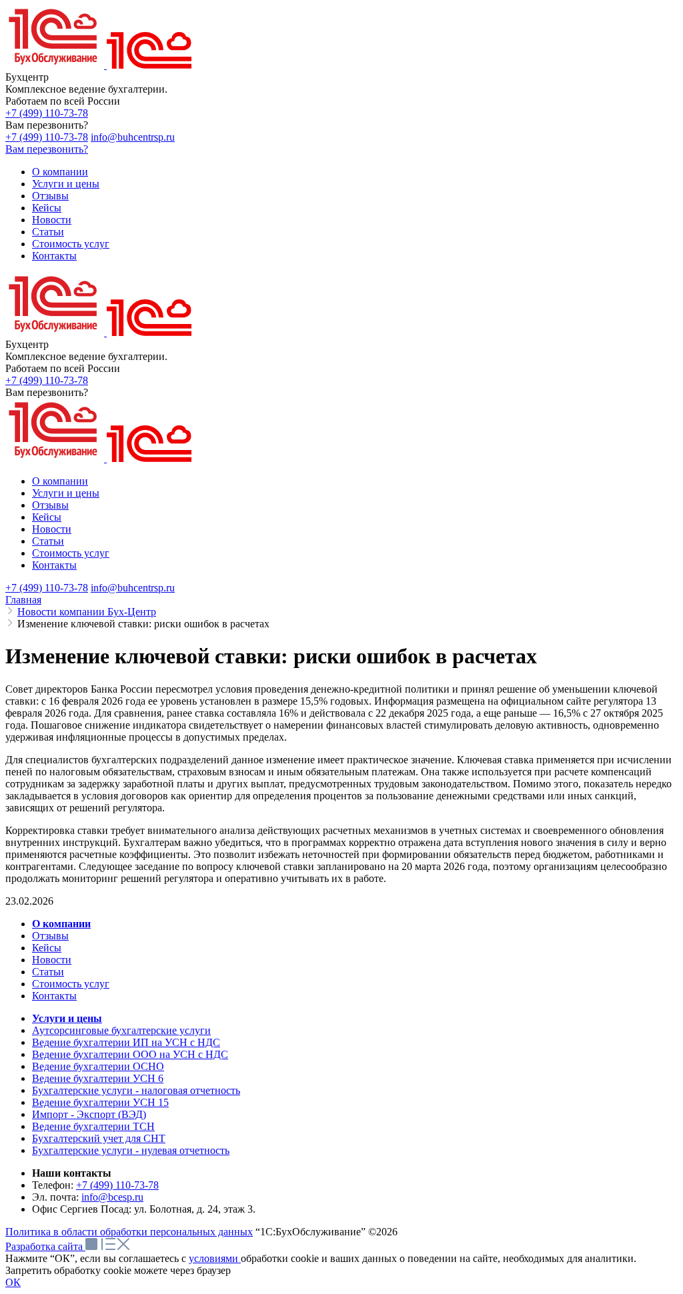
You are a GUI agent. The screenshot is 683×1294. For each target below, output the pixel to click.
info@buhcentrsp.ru (133, 137)
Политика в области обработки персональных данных (129, 1231)
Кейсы (46, 947)
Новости (51, 959)
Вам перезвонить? (46, 149)
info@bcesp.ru (112, 1197)
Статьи (48, 971)
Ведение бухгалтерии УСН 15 (100, 1102)
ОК (13, 1282)
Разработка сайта (45, 1246)
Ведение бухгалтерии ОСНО (98, 1066)
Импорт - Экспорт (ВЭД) (89, 1114)
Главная (23, 599)
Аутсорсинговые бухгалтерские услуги (121, 1030)
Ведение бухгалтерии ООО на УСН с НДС (130, 1054)
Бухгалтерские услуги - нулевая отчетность (130, 1150)
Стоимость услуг (70, 983)
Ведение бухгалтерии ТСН (93, 1126)
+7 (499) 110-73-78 (46, 113)
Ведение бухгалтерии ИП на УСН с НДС (126, 1042)
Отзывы (50, 935)
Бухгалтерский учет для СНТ (98, 1138)
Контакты (54, 995)
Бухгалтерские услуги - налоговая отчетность (136, 1090)
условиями (215, 1258)
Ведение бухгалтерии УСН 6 (97, 1078)
